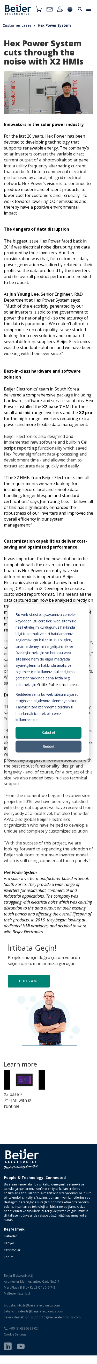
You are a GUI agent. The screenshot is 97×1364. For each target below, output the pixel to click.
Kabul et (48, 732)
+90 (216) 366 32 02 (23, 1328)
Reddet (49, 746)
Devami (31, 981)
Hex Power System (54, 25)
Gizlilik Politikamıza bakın (57, 684)
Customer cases (17, 25)
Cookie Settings (15, 1334)
